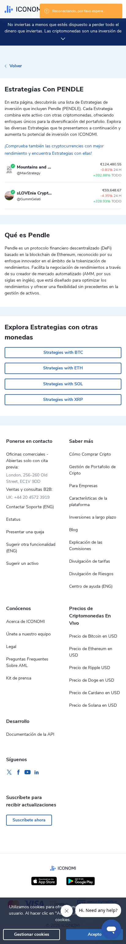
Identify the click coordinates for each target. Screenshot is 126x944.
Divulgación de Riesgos (91, 574)
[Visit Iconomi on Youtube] (27, 772)
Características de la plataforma (88, 501)
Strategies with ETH (63, 368)
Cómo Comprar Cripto (90, 454)
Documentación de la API (30, 734)
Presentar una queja (25, 532)
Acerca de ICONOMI (25, 621)
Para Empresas (83, 486)
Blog (73, 530)
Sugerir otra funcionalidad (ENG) (30, 548)
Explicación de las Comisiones (85, 545)
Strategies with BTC (63, 352)
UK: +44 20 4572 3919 (28, 497)
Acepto (95, 934)
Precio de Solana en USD (93, 705)
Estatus (13, 519)
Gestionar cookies (31, 934)
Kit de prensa (18, 678)
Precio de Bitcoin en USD (93, 636)
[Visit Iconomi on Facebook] (18, 772)
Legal (11, 647)
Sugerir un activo (22, 563)
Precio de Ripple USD (89, 668)
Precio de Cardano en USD (94, 693)
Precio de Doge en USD (91, 680)
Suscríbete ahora (29, 820)
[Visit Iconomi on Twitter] (9, 772)
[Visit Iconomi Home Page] (24, 9)
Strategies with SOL (63, 384)
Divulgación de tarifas (89, 561)
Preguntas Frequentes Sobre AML (27, 662)
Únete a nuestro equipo (28, 634)
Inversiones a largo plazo (92, 517)
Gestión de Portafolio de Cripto (92, 470)
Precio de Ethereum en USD (90, 652)
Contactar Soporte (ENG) (30, 507)
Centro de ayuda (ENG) (91, 586)
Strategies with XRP (63, 399)
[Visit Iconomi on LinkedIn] (37, 772)
